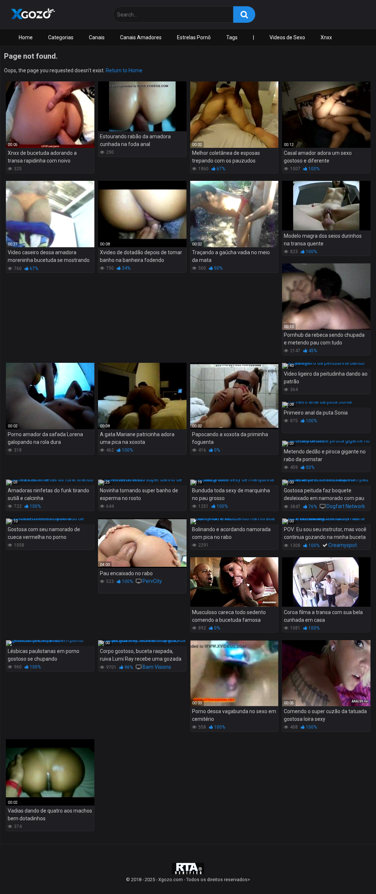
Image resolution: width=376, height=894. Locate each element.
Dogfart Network (345, 506)
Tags (232, 37)
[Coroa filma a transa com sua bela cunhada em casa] (326, 582)
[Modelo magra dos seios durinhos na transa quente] (326, 205)
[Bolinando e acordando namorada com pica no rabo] (234, 521)
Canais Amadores (141, 37)
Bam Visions (156, 667)
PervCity (152, 581)
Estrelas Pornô (194, 37)
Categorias (60, 37)
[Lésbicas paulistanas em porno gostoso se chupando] (50, 643)
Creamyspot (342, 545)
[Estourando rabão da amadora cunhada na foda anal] (142, 106)
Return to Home (124, 70)
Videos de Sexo (287, 37)
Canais (97, 37)
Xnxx (326, 37)
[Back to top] (351, 871)
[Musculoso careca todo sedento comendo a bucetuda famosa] (234, 582)
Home (26, 37)
